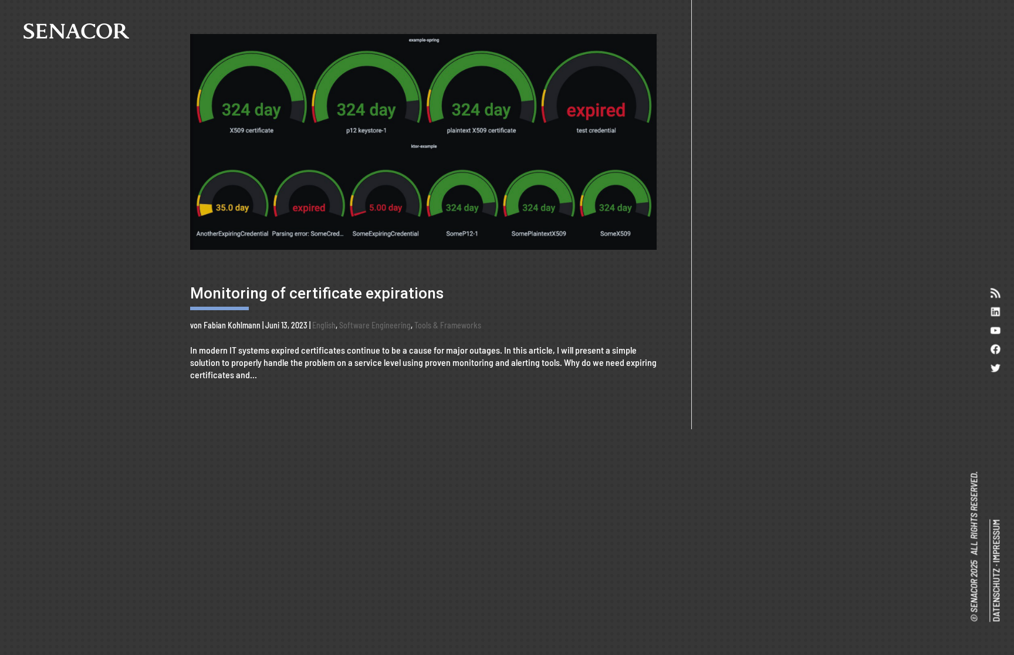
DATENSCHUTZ (995, 595)
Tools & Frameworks (447, 325)
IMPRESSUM (995, 541)
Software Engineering (375, 325)
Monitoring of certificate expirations (317, 293)
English (324, 325)
